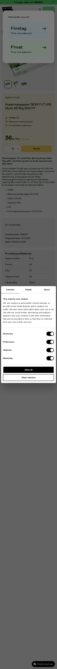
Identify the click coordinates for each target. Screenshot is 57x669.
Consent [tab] (10, 289)
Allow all (28, 370)
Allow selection (28, 377)
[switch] (50, 342)
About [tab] (47, 289)
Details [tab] (28, 289)
